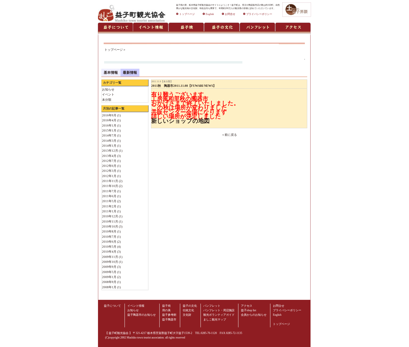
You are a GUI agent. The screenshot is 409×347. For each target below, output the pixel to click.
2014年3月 (109, 140)
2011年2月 (109, 206)
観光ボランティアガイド (219, 314)
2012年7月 (109, 161)
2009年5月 (109, 272)
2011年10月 (110, 186)
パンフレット (211, 305)
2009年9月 (109, 267)
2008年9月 (109, 282)
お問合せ (230, 14)
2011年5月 (109, 201)
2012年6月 (109, 166)
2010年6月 (109, 241)
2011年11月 (110, 181)
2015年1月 (109, 130)
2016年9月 (109, 115)
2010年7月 (109, 236)
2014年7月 (109, 135)
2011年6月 (109, 196)
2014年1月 (109, 145)
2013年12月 (110, 150)
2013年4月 (109, 156)
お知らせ (133, 310)
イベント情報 (135, 305)
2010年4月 (109, 251)
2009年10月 (110, 262)
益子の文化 (190, 305)
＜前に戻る (229, 135)
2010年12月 (110, 216)
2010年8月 (109, 231)
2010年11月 (110, 221)
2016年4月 (109, 120)
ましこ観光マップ (214, 319)
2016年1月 (109, 125)
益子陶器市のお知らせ (141, 314)
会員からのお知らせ (254, 314)
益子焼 (166, 305)
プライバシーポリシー (259, 14)
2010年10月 (110, 226)
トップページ (187, 14)
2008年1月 (109, 287)
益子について (112, 305)
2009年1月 (109, 277)
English (210, 14)
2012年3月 (109, 171)
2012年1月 (109, 176)
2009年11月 (110, 257)
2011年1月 (109, 211)
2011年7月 (109, 191)
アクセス (246, 305)
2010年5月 (109, 246)
